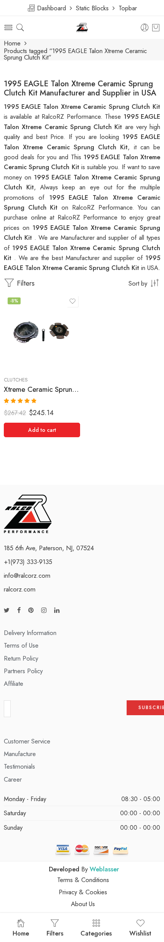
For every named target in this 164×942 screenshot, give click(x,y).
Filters (24, 283)
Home (12, 43)
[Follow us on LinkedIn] (56, 610)
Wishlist (140, 933)
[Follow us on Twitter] (7, 610)
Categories (96, 933)
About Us (83, 903)
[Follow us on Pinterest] (31, 610)
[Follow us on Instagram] (44, 610)
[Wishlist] (72, 301)
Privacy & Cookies (83, 892)
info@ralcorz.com (27, 575)
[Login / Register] (145, 27)
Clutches (16, 379)
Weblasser (104, 869)
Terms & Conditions (83, 879)
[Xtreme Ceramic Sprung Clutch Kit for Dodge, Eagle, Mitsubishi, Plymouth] (42, 332)
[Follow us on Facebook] (19, 610)
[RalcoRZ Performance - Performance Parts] (82, 27)
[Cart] (155, 27)
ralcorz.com (19, 589)
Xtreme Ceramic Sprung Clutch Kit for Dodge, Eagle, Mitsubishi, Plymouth (42, 389)
